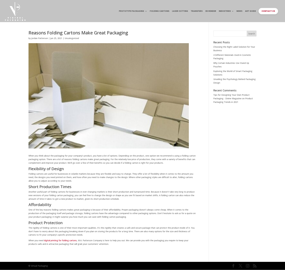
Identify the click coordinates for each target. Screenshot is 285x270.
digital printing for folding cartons (60, 240)
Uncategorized (72, 38)
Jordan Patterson (39, 38)
